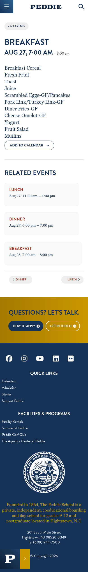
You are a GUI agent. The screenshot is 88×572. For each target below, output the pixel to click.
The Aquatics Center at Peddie (23, 441)
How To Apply (24, 326)
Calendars (9, 381)
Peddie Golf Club (14, 434)
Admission (9, 387)
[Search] (81, 6)
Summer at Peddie (15, 428)
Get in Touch (61, 326)
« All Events (16, 26)
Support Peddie (13, 401)
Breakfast (20, 248)
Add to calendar (26, 145)
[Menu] (6, 6)
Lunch (16, 190)
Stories (7, 394)
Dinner (17, 219)
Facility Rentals (12, 421)
